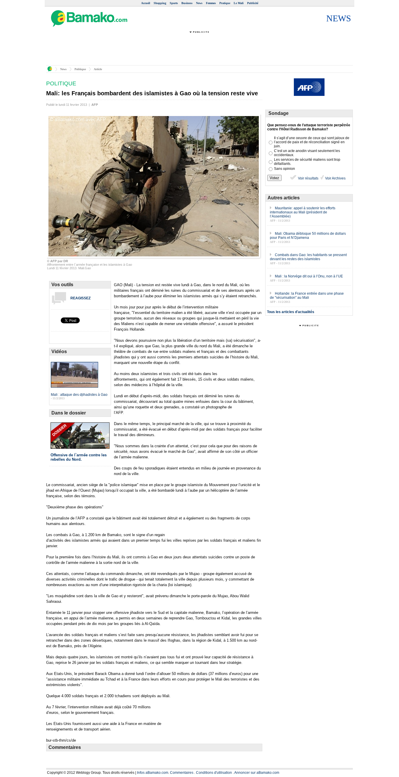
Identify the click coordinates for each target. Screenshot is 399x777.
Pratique (224, 3)
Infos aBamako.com (152, 773)
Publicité (252, 3)
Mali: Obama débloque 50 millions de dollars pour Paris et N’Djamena (308, 236)
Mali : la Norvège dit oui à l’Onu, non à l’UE (309, 276)
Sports (174, 3)
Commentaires (181, 773)
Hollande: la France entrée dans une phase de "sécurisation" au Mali (307, 295)
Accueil (145, 3)
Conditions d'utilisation (214, 773)
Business (186, 3)
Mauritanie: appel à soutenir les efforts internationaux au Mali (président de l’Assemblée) (302, 212)
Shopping (160, 3)
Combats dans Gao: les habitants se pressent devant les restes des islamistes (308, 257)
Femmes (211, 3)
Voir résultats (307, 178)
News (199, 3)
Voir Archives (335, 178)
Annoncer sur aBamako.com (256, 773)
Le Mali (239, 3)
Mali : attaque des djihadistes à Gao (79, 395)
